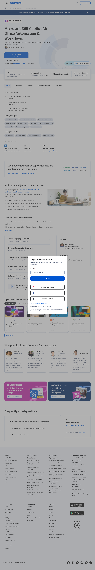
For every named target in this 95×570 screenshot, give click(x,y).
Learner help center (47, 306)
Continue (47, 278)
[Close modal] (64, 258)
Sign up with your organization (38, 303)
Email (32, 269)
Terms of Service (39, 311)
